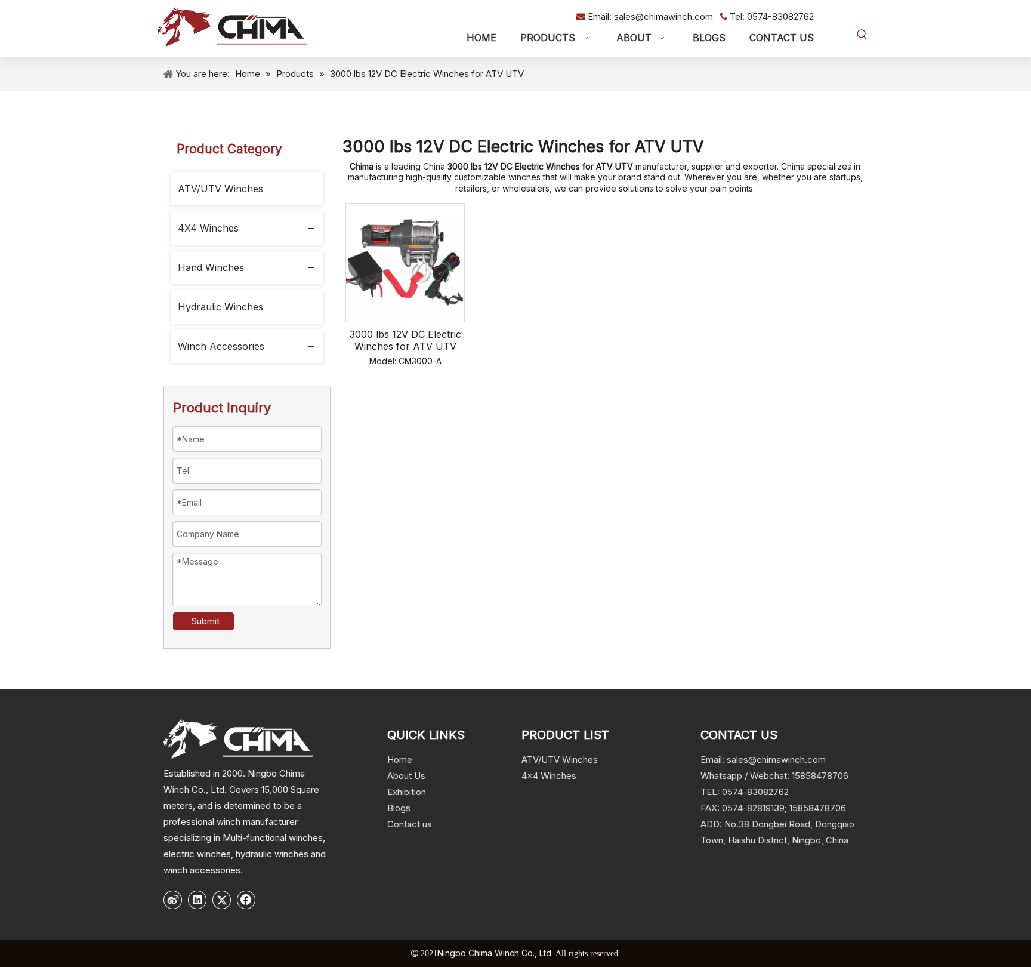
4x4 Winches (548, 775)
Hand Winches (211, 267)
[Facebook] (246, 899)
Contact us (409, 824)
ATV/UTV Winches (220, 189)
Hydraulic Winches (220, 307)
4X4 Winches (208, 228)
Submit (206, 621)
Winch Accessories (221, 346)
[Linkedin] (197, 899)
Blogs (398, 808)
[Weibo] (173, 899)
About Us (406, 775)
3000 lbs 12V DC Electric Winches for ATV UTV (405, 340)
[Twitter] (221, 899)
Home (399, 759)
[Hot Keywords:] (862, 34)
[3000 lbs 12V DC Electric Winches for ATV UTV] (405, 261)
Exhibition (406, 791)
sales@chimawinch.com (664, 16)
